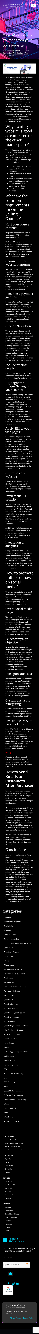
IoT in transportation (12, 1034)
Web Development (11, 1121)
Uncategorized (10, 1108)
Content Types (10, 948)
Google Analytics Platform (14, 1013)
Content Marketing (11, 939)
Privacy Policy (15, 1318)
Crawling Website (11, 952)
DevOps (7, 961)
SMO (6, 1086)
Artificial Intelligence (12, 922)
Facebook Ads (9, 982)
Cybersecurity (9, 956)
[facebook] (4, 1283)
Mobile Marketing (11, 1056)
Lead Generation (10, 1039)
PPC (5, 1069)
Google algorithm (11, 1004)
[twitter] (8, 1283)
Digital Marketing (11, 965)
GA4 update (9, 995)
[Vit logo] (13, 4)
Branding (7, 930)
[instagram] (13, 1283)
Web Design (18, 53)
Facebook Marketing (12, 991)
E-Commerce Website (13, 969)
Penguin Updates (11, 1065)
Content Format (10, 935)
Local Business (10, 1043)
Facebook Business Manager (15, 987)
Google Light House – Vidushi (16, 1026)
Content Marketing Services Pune (17, 943)
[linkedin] (17, 1283)
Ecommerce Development (14, 974)
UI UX (6, 1104)
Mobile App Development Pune (17, 1052)
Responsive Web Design (14, 1073)
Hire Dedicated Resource (14, 1030)
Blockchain (8, 926)
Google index (9, 1021)
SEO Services (9, 1082)
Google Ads (9, 1000)
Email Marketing (10, 978)
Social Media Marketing (13, 1091)
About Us (8, 917)
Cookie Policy (28, 1318)
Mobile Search (9, 1060)
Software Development (13, 1095)
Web (6, 1112)
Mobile (6, 1047)
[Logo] (15, 1305)
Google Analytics (11, 1008)
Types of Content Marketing (15, 1099)
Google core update (12, 1017)
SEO (5, 1078)
